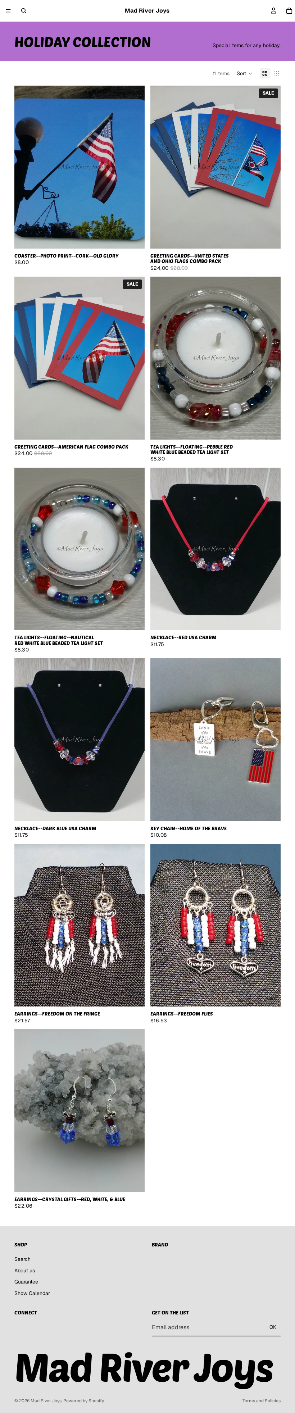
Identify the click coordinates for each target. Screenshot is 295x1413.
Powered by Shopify (83, 1401)
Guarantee (26, 1281)
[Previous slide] (161, 167)
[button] (245, 73)
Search (22, 1258)
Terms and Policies (261, 1401)
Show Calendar (32, 1293)
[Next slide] (270, 167)
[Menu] (8, 11)
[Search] (24, 11)
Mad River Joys (46, 1401)
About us (24, 1270)
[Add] (133, 237)
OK (272, 1327)
